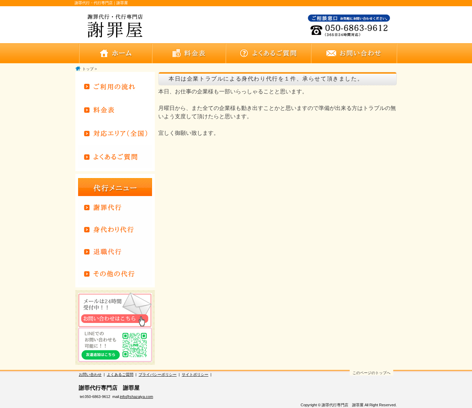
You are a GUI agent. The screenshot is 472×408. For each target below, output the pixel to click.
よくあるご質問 (120, 374)
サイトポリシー (195, 374)
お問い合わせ (90, 374)
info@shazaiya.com (136, 397)
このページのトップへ (371, 373)
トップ (88, 69)
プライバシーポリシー (158, 374)
